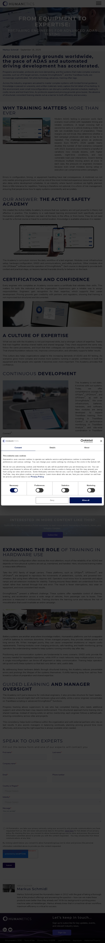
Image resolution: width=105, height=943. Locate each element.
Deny (52, 500)
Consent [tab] (18, 448)
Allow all (85, 500)
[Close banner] (101, 441)
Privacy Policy (37, 477)
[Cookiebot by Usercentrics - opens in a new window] (81, 441)
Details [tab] (53, 448)
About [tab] (86, 448)
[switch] (39, 490)
